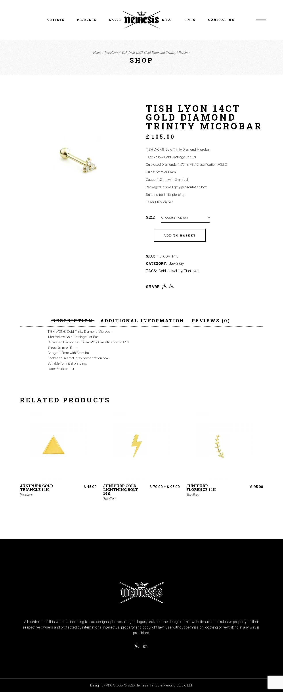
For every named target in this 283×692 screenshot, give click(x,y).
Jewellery (176, 263)
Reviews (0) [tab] (211, 320)
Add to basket (179, 235)
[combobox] (185, 217)
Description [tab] (72, 320)
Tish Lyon (191, 271)
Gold (162, 271)
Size (150, 217)
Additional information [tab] (142, 320)
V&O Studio (114, 685)
